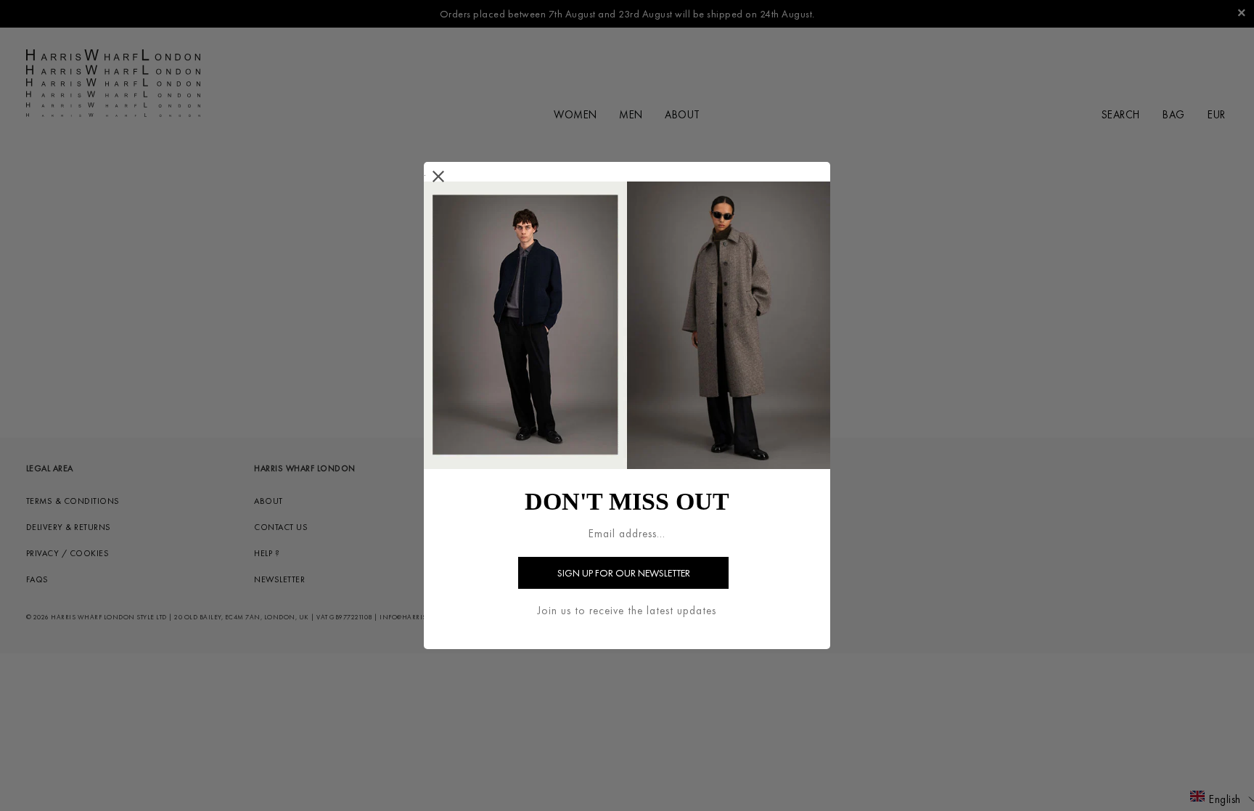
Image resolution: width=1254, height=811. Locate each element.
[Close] (438, 176)
